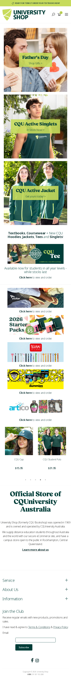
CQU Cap (19, 459)
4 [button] (40, 479)
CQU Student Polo (52, 459)
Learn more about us (35, 550)
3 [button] (35, 479)
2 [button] (30, 479)
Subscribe (24, 647)
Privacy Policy (60, 627)
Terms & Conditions (39, 627)
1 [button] (25, 479)
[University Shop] (24, 14)
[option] (19, 450)
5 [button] (45, 479)
